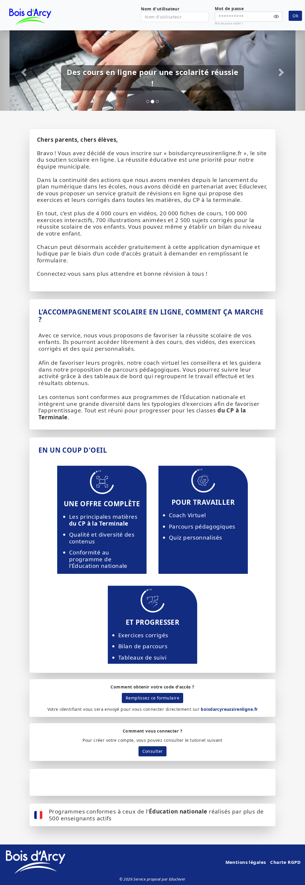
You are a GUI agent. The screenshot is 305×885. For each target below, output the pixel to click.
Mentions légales (245, 862)
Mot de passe (229, 8)
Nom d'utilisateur (160, 9)
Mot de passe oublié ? (229, 23)
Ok (295, 15)
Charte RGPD (285, 862)
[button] (23, 70)
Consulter (152, 751)
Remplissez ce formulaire (152, 698)
